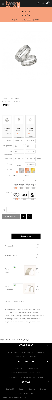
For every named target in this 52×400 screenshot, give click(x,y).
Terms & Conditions (18, 373)
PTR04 (7, 340)
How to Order (36, 373)
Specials (33, 389)
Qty (3, 209)
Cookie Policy (32, 368)
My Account (13, 352)
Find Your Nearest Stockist (31, 377)
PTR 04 (38, 20)
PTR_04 (27, 340)
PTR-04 (20, 340)
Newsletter (20, 356)
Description (26, 236)
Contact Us (10, 389)
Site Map (13, 377)
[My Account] (43, 3)
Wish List (40, 352)
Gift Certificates (26, 393)
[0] (47, 3)
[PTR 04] (26, 55)
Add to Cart (11, 216)
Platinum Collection (24, 20)
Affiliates (32, 356)
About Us (18, 368)
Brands (43, 389)
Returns (22, 389)
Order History (27, 352)
